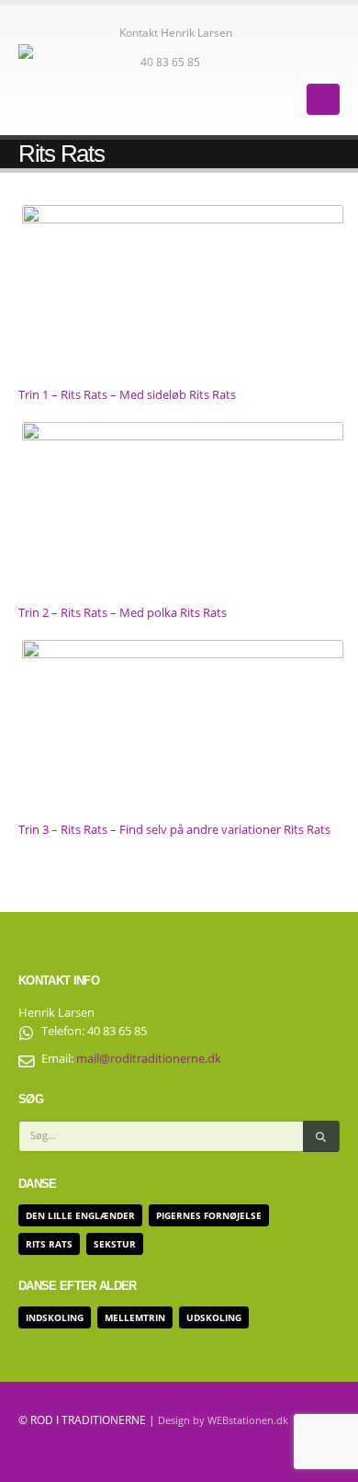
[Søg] (321, 1136)
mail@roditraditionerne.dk (148, 1058)
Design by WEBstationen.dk (223, 1420)
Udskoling (213, 1317)
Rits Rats (49, 1243)
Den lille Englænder (80, 1215)
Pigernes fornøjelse (209, 1215)
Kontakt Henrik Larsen (175, 32)
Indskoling (55, 1317)
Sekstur (115, 1243)
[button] (323, 99)
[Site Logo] (68, 69)
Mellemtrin (135, 1317)
